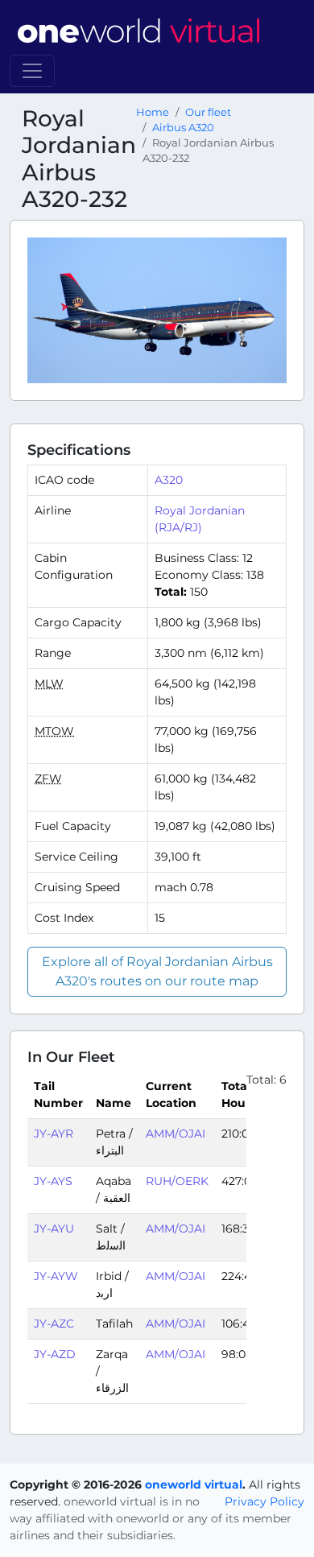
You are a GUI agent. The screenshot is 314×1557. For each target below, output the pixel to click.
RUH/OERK (177, 1181)
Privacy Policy (264, 1501)
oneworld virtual (193, 1484)
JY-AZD (55, 1354)
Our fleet (208, 112)
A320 (169, 480)
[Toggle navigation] (32, 71)
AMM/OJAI (175, 1133)
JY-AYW (56, 1276)
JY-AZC (54, 1323)
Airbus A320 (183, 128)
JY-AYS (53, 1181)
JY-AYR (53, 1133)
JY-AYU (54, 1228)
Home (152, 112)
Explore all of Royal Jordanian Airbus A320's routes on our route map (157, 971)
